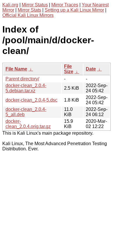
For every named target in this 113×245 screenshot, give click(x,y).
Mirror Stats (29, 10)
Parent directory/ (22, 78)
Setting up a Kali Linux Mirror (74, 10)
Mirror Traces (64, 4)
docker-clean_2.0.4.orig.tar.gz (28, 124)
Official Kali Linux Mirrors (28, 15)
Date (91, 68)
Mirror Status (35, 4)
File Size (68, 69)
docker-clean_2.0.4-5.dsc (31, 100)
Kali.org (10, 4)
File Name (16, 68)
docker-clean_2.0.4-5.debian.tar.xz (26, 88)
